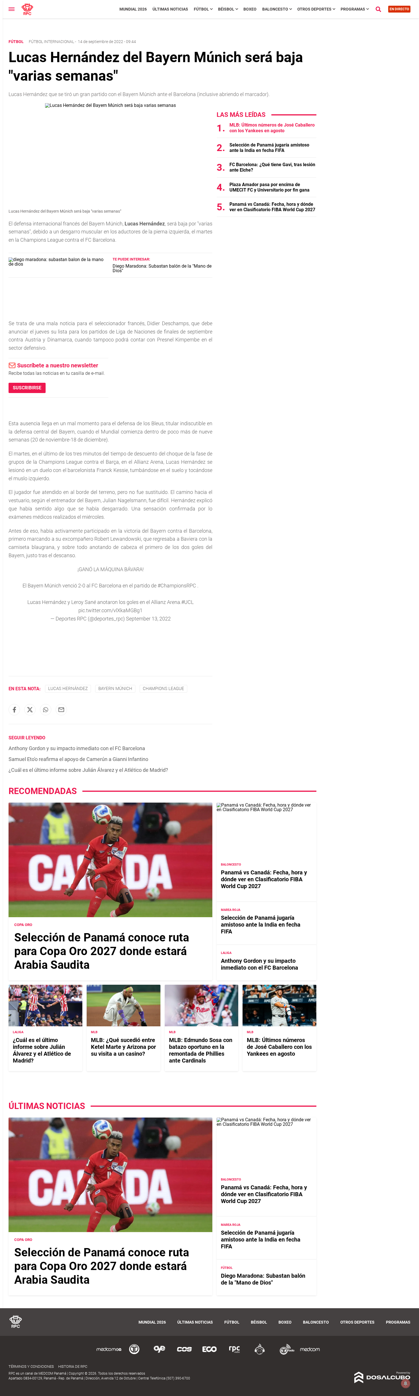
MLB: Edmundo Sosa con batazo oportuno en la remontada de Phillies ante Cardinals (200, 1050)
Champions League (163, 688)
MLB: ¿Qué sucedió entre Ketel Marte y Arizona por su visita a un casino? (123, 1047)
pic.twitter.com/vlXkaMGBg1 (110, 610)
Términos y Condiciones (31, 1366)
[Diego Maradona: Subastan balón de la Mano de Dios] (58, 264)
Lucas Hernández (68, 688)
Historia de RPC (72, 1366)
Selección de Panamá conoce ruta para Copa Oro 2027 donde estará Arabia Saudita (101, 951)
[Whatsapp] (45, 710)
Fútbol (201, 9)
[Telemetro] (134, 1353)
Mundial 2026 (133, 9)
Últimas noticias (170, 9)
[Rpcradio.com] (234, 1353)
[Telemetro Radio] (284, 1353)
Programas (353, 9)
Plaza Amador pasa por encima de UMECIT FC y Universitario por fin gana (269, 187)
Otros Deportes (314, 9)
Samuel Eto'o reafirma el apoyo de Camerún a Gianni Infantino (78, 759)
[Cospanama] (184, 1353)
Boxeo (250, 9)
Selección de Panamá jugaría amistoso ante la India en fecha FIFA (269, 147)
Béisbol (226, 9)
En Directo (399, 9)
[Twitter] (30, 710)
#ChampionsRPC (177, 586)
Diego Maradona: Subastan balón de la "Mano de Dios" (162, 268)
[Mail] (61, 710)
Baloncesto (275, 9)
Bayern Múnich (115, 688)
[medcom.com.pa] (309, 1353)
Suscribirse (27, 387)
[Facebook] (14, 710)
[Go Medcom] (109, 1353)
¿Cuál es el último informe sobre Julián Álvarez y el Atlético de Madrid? (88, 770)
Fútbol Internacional (51, 41)
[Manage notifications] (405, 1383)
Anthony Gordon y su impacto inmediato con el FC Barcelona (77, 748)
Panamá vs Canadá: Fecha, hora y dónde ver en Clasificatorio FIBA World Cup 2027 (272, 207)
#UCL (187, 602)
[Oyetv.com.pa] (159, 1353)
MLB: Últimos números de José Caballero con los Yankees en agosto (272, 127)
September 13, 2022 (148, 619)
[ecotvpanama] (209, 1353)
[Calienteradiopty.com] (259, 1353)
